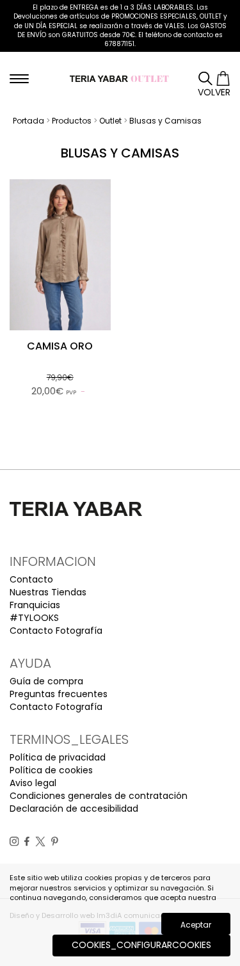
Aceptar (195, 924)
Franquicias (35, 605)
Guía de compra (46, 681)
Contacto (31, 579)
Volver (214, 92)
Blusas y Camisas (165, 120)
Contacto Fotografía (56, 630)
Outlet (110, 120)
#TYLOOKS (34, 617)
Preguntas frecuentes (59, 694)
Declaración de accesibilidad (74, 808)
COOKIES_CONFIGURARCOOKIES (141, 944)
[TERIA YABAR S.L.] (120, 77)
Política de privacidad (58, 757)
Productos (72, 120)
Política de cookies (51, 770)
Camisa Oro (60, 346)
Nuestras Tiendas (48, 592)
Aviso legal (33, 783)
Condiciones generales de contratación (99, 795)
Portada (28, 120)
